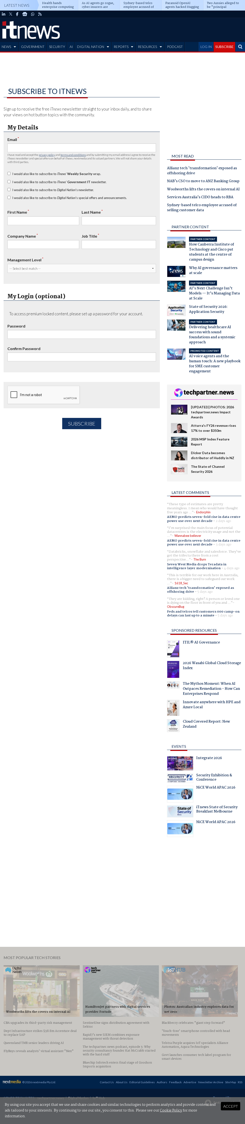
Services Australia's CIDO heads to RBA (200, 197)
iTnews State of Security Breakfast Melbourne (217, 809)
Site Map (230, 1082)
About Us (122, 1082)
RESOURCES (147, 47)
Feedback (175, 1082)
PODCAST (175, 47)
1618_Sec (181, 583)
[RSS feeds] (40, 14)
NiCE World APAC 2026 (215, 788)
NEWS (6, 47)
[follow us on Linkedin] (3, 14)
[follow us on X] (10, 14)
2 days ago (223, 521)
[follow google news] (24, 14)
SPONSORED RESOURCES (194, 630)
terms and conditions (73, 155)
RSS (240, 1082)
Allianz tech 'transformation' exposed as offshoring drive (202, 171)
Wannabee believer (187, 536)
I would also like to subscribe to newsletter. (59, 182)
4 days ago (231, 568)
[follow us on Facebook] (17, 14)
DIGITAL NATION (90, 47)
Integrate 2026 (209, 758)
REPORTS (121, 47)
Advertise (190, 1082)
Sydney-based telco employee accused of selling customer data (202, 208)
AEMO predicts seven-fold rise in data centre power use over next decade (203, 518)
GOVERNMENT (33, 47)
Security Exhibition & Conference (214, 778)
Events (179, 746)
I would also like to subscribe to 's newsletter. (53, 190)
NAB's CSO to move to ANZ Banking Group (203, 181)
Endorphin (203, 512)
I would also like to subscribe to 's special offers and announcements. (69, 198)
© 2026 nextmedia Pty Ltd (38, 1082)
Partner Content (190, 226)
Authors (162, 1082)
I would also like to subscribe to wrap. (56, 174)
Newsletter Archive (210, 1082)
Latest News (16, 5)
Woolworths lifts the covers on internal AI (203, 189)
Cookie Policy (171, 1110)
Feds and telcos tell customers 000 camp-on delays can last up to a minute (203, 613)
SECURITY (57, 47)
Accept (230, 1106)
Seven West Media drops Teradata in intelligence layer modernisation (196, 566)
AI (71, 47)
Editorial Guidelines (142, 1082)
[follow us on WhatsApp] (32, 14)
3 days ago (223, 544)
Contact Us (107, 1082)
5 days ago (205, 591)
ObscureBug (175, 607)
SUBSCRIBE (224, 47)
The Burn (199, 559)
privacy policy (47, 155)
